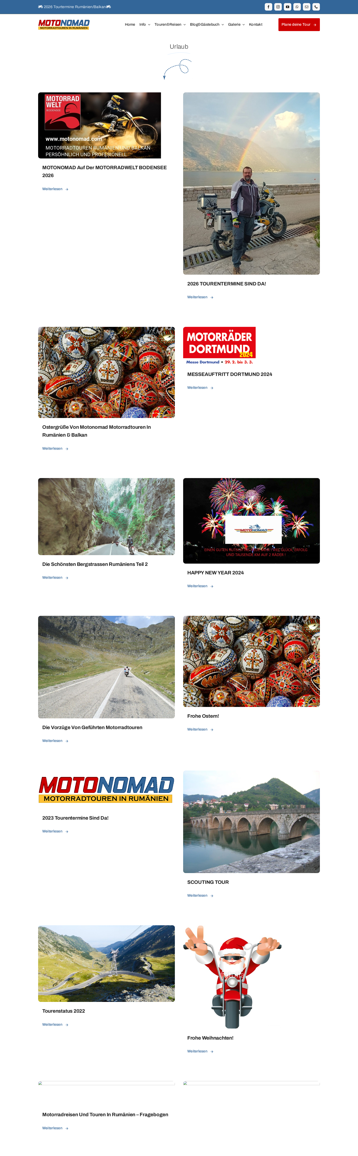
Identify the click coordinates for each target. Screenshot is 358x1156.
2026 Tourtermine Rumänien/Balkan (74, 7)
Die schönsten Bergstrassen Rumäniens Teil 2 (95, 564)
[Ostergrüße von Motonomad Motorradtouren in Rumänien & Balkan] (106, 330)
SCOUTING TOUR (208, 882)
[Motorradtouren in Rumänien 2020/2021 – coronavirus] (251, 1084)
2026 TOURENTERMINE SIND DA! (226, 283)
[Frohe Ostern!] (251, 619)
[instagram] (278, 7)
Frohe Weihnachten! (210, 1038)
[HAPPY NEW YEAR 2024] (251, 481)
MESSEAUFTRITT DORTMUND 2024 (229, 374)
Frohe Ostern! (203, 716)
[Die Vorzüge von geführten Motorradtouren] (106, 619)
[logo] (64, 19)
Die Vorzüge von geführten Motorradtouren (92, 727)
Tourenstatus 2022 (63, 1011)
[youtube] (287, 7)
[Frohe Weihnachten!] (232, 928)
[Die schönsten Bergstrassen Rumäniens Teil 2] (106, 481)
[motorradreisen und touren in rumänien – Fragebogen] (106, 1084)
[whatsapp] (297, 7)
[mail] (306, 7)
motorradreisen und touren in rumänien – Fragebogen (105, 1114)
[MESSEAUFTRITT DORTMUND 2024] (219, 330)
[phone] (316, 7)
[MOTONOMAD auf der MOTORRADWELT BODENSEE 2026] (99, 95)
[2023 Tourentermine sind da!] (106, 774)
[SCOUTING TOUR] (251, 774)
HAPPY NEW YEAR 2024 (215, 572)
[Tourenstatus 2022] (106, 928)
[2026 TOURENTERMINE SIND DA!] (251, 95)
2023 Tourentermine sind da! (75, 818)
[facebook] (268, 7)
